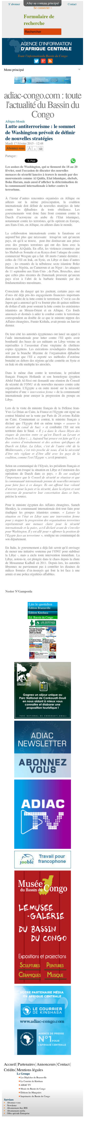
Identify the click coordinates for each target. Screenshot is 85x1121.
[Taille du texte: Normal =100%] (34, 148)
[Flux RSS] (49, 62)
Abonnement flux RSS (17, 1107)
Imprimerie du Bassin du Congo (35, 1096)
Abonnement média (16, 1110)
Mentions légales (30, 1069)
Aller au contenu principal (42, 3)
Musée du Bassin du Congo (33, 1088)
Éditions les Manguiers (31, 1092)
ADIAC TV (26, 1084)
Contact (64, 1064)
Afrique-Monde (15, 121)
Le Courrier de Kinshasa (32, 1081)
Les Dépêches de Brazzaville (33, 1077)
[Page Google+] (43, 62)
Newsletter (12, 1105)
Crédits (9, 1069)
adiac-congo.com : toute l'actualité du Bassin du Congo (42, 104)
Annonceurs (46, 1064)
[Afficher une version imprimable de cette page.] (41, 148)
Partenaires (26, 1064)
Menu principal (14, 69)
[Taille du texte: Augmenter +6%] (29, 148)
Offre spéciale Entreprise (18, 1113)
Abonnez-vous (14, 1102)
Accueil (10, 1064)
